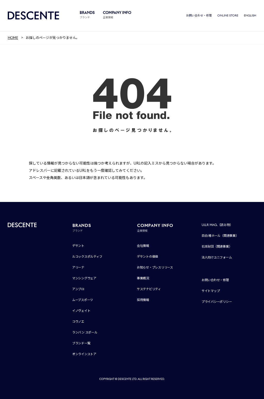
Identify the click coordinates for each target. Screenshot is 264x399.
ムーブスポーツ (82, 300)
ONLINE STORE (227, 15)
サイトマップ (211, 291)
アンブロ (78, 289)
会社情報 (143, 246)
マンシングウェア (84, 278)
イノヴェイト (81, 311)
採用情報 (143, 300)
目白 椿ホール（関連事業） (220, 236)
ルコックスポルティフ (87, 256)
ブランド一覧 (81, 343)
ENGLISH (250, 15)
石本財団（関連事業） (217, 246)
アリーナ (78, 267)
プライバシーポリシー (217, 302)
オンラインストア (84, 354)
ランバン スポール (84, 332)
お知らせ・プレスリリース (155, 267)
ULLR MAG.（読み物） (217, 225)
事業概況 (143, 278)
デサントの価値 (147, 256)
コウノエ (78, 321)
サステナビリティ (149, 289)
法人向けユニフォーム (217, 257)
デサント (78, 246)
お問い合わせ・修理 (199, 15)
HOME (13, 38)
